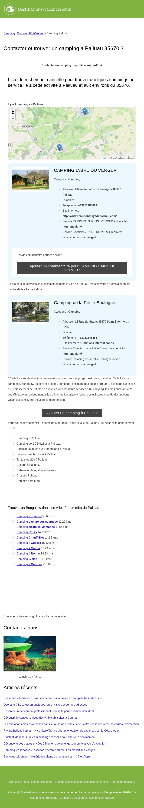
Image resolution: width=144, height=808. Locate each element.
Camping (9, 33)
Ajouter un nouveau (123, 781)
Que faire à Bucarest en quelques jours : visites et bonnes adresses (45, 704)
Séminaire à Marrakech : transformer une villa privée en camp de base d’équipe (53, 698)
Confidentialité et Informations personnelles (82, 781)
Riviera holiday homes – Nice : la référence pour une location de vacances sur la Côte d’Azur (61, 730)
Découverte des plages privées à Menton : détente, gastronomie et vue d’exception (55, 743)
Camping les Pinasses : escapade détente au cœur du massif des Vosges (49, 750)
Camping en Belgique (43, 797)
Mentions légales (41, 781)
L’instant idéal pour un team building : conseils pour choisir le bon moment (49, 737)
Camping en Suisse (101, 797)
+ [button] (13, 111)
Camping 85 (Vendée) (30, 33)
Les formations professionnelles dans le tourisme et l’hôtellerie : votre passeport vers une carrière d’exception (71, 724)
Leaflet (104, 158)
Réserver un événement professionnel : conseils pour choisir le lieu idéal (49, 711)
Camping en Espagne (73, 797)
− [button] (13, 117)
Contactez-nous (19, 781)
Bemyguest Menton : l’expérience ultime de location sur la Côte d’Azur (47, 756)
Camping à (29, 542)
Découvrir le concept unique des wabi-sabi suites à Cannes (40, 717)
